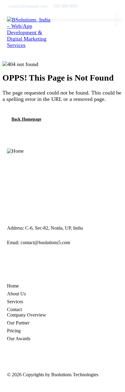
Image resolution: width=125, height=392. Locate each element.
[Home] (15, 151)
